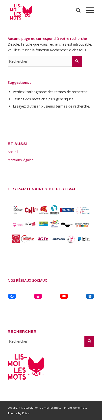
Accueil (13, 151)
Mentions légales (20, 160)
